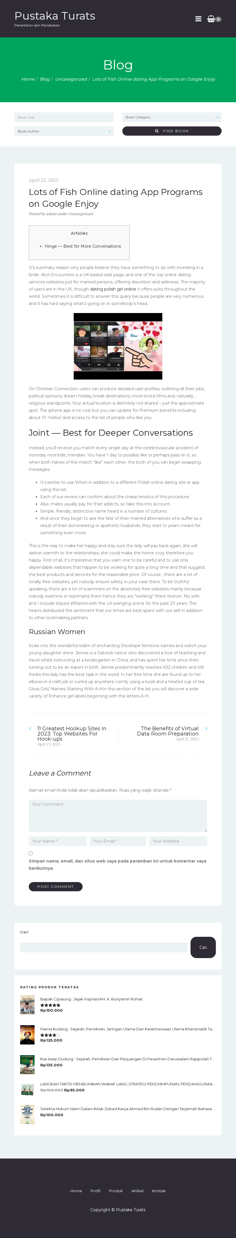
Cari (24, 932)
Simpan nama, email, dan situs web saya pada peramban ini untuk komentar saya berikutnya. (117, 864)
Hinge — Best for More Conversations (83, 246)
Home (27, 79)
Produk (116, 1190)
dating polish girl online (113, 289)
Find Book (174, 131)
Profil (95, 1190)
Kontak (159, 1190)
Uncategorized (71, 79)
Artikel (138, 1190)
